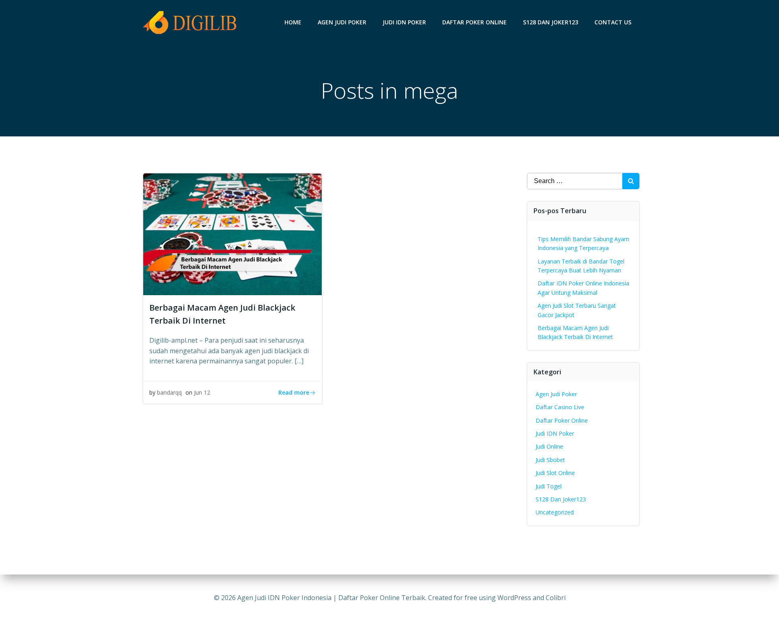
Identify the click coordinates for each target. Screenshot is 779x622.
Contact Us (612, 22)
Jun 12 (202, 392)
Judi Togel (549, 486)
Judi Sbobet (550, 460)
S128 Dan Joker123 (550, 22)
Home (292, 22)
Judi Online (549, 446)
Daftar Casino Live (560, 407)
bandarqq (169, 392)
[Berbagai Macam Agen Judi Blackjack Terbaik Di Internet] (232, 233)
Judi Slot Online (555, 473)
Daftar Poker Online (474, 22)
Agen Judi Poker (342, 22)
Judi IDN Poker (404, 22)
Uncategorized (555, 512)
